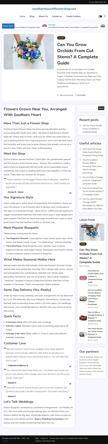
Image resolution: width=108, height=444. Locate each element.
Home (22, 16)
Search (101, 108)
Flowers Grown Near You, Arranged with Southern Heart (69, 438)
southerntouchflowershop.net (54, 9)
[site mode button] (100, 16)
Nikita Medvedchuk (66, 95)
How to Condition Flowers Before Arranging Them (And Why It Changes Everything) (92, 166)
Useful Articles (73, 16)
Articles (61, 38)
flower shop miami (86, 365)
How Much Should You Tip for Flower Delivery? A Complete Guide (93, 191)
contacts (5, 441)
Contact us (57, 16)
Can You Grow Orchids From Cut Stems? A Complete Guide (77, 54)
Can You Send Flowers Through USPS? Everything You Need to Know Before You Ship (93, 204)
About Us (43, 16)
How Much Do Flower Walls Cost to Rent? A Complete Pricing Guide (71, 27)
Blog (32, 16)
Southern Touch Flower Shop (45, 441)
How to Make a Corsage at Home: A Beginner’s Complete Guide (93, 180)
